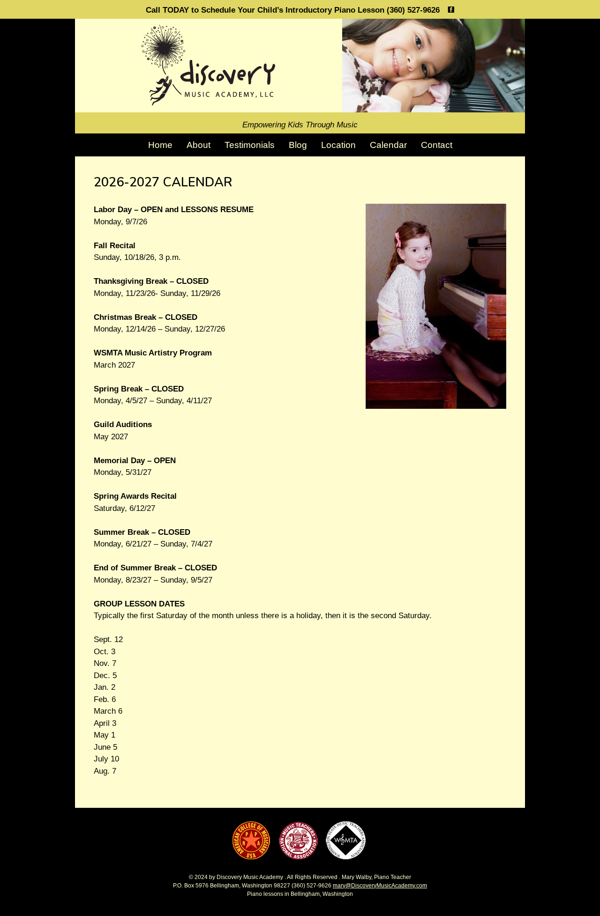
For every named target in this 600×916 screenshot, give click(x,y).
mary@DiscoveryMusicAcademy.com (380, 885)
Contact (436, 145)
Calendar (388, 145)
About (198, 145)
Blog (298, 145)
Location (338, 145)
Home (160, 145)
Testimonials (250, 145)
